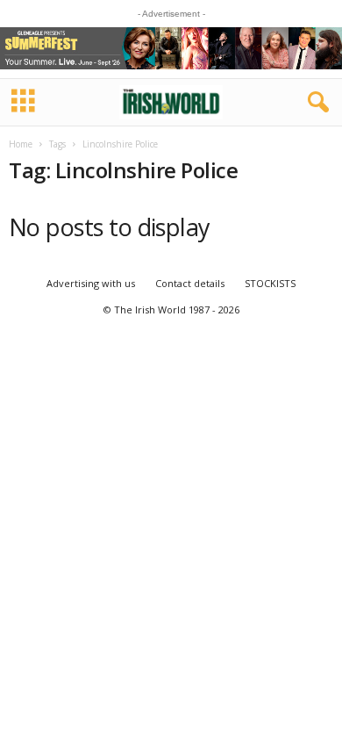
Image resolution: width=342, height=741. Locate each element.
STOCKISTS (270, 283)
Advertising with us (90, 283)
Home (20, 144)
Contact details (189, 283)
